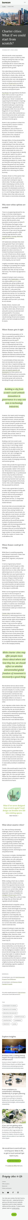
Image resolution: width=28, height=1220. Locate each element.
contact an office (12, 1166)
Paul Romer (5, 93)
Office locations (5, 1183)
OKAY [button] (14, 1214)
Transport (6, 1024)
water (3, 238)
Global (14, 1024)
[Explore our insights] (14, 1124)
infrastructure (12, 83)
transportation (6, 236)
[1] (23, 222)
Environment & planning (9, 1005)
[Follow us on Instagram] (18, 1192)
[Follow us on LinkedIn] (3, 1192)
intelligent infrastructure (9, 895)
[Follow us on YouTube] (8, 1192)
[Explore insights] (14, 1054)
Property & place (19, 1016)
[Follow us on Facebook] (13, 1192)
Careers (4, 1181)
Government (17, 1020)
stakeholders (15, 279)
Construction (7, 1020)
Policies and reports (7, 1188)
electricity (19, 236)
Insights (4, 6)
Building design (7, 1016)
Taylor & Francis (21, 992)
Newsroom (4, 1186)
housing (13, 236)
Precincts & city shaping (9, 1009)
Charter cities (6, 613)
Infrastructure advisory (10, 1013)
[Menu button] (25, 2)
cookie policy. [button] (16, 1208)
